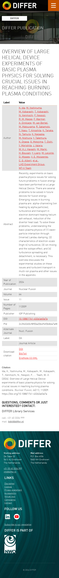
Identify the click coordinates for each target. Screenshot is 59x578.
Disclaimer (9, 484)
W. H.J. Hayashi (27, 149)
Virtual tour (9, 497)
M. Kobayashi (26, 112)
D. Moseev (24, 157)
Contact (8, 503)
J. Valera (37, 145)
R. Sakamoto (43, 127)
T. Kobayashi (41, 112)
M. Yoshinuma (34, 108)
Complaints (9, 500)
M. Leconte (48, 153)
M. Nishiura (25, 138)
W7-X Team (25, 168)
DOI (21, 349)
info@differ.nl (10, 472)
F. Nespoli (39, 115)
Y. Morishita (25, 145)
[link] (8, 517)
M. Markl (42, 149)
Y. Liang (36, 153)
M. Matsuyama (27, 127)
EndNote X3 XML (28, 358)
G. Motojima (36, 142)
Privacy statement (13, 490)
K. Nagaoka (38, 134)
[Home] (27, 444)
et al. (35, 160)
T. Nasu (23, 130)
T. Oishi (48, 142)
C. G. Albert (25, 160)
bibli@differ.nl (16, 422)
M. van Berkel (40, 123)
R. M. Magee (25, 119)
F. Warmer (39, 119)
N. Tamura (25, 134)
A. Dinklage (25, 123)
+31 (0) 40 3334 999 (13, 469)
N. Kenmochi (26, 115)
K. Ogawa (24, 142)
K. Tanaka (47, 130)
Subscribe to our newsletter (18, 525)
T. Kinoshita (34, 130)
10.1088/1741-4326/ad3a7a (33, 319)
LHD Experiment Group (32, 164)
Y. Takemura (39, 138)
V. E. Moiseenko (39, 157)
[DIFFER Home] (20, 3)
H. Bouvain (25, 153)
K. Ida (22, 108)
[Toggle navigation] (53, 5)
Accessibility (10, 493)
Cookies (8, 487)
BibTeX (23, 354)
